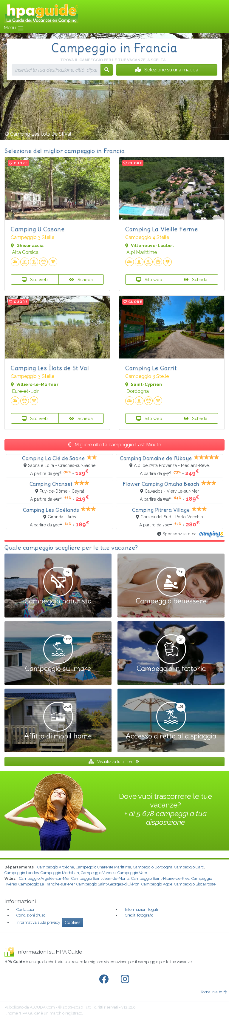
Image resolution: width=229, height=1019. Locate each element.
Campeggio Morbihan (60, 873)
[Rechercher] (106, 70)
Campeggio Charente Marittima (103, 867)
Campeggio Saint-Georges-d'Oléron (108, 884)
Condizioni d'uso (30, 915)
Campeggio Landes (21, 873)
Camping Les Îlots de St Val (50, 368)
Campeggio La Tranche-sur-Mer (46, 884)
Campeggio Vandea (98, 873)
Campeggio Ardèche (55, 867)
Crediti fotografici (139, 915)
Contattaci (25, 909)
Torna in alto (211, 992)
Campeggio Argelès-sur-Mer (44, 878)
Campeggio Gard (189, 867)
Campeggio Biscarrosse (195, 884)
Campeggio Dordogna (152, 867)
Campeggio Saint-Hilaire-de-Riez (160, 878)
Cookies (73, 922)
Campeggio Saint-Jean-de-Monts (100, 878)
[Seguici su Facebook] (105, 979)
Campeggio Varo (132, 873)
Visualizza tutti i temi (115, 761)
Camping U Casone (38, 229)
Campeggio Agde (156, 884)
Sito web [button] (38, 279)
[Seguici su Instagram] (126, 979)
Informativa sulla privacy (38, 922)
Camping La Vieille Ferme (161, 229)
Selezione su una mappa (170, 70)
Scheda (84, 279)
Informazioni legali (141, 909)
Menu (10, 27)
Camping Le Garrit (151, 368)
